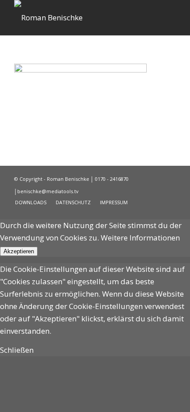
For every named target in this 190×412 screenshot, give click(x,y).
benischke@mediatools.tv (48, 191)
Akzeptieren (19, 251)
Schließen (17, 350)
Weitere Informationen (140, 238)
